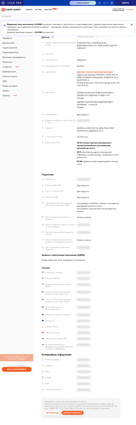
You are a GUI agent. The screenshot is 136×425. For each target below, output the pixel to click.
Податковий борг (11, 52)
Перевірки (7, 38)
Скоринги (7, 67)
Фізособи (48, 9)
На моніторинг (17, 369)
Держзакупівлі (9, 72)
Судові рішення (10, 48)
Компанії (29, 9)
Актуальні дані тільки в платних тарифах (16, 357)
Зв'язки (6, 91)
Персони (38, 9)
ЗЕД (4, 81)
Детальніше (52, 413)
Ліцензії (6, 95)
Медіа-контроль (10, 86)
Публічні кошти (10, 76)
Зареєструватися (72, 413)
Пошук (7, 16)
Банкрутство (8, 43)
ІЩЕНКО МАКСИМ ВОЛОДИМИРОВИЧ (95, 72)
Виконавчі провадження (14, 57)
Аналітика (7, 62)
